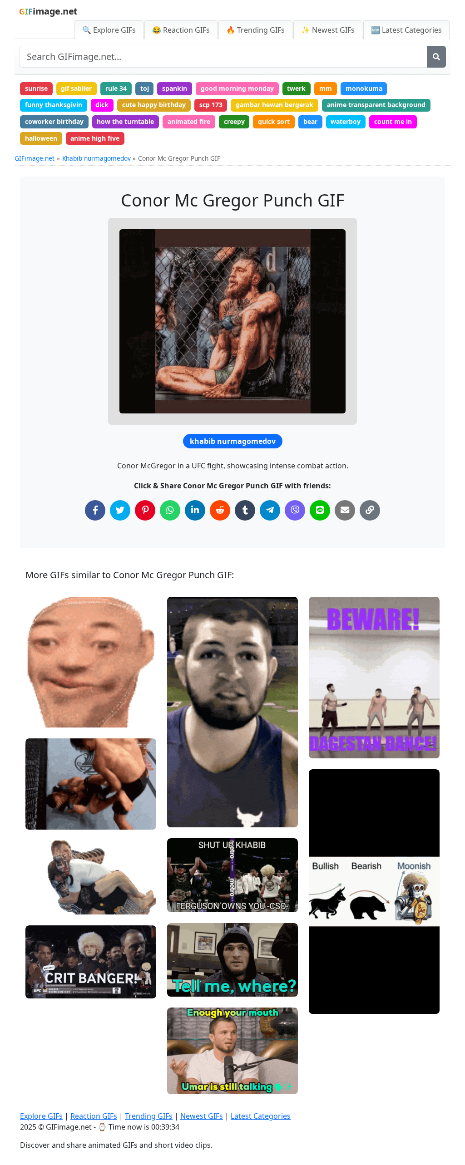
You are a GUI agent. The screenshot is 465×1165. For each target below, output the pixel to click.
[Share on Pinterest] (145, 510)
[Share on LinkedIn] (195, 510)
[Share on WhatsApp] (170, 510)
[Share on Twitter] (120, 510)
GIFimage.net (34, 158)
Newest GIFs (201, 1116)
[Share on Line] (320, 510)
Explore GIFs (41, 1116)
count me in (393, 121)
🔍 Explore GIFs (109, 30)
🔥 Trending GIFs (255, 30)
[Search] (436, 57)
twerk (296, 88)
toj (144, 88)
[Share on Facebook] (95, 510)
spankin (174, 88)
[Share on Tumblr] (245, 510)
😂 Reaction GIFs (181, 30)
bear (310, 121)
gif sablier (76, 88)
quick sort (274, 121)
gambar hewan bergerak (274, 104)
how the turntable (125, 121)
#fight (42, 819)
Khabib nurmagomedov (96, 158)
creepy (234, 121)
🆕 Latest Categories (406, 30)
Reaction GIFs (93, 1116)
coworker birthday (54, 121)
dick (102, 104)
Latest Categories (261, 1116)
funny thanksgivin (53, 104)
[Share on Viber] (295, 510)
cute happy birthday (154, 104)
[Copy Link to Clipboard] (370, 510)
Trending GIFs (149, 1116)
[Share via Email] (345, 510)
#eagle (185, 985)
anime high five (94, 138)
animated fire (189, 121)
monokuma (364, 88)
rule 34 (116, 88)
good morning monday (237, 88)
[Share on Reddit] (220, 510)
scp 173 (211, 104)
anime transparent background (376, 104)
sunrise (36, 88)
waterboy (346, 121)
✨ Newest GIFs (328, 30)
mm (325, 88)
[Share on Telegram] (270, 510)
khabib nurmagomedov (233, 441)
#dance (328, 747)
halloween (41, 138)
